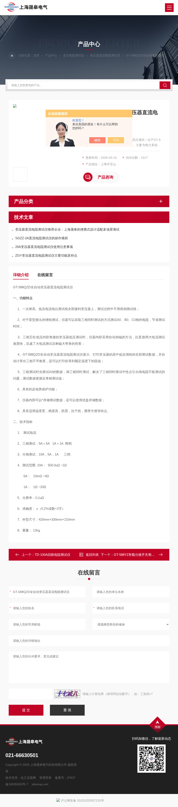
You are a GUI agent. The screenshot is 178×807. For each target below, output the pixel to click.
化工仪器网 (28, 777)
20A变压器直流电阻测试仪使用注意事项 (44, 247)
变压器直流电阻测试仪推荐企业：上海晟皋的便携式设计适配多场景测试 (67, 229)
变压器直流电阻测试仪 (105, 55)
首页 (36, 55)
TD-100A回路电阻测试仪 (52, 554)
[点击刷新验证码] (67, 694)
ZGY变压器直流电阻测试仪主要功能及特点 (46, 255)
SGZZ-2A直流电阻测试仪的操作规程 (41, 238)
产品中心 (51, 55)
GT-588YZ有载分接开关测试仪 (136, 554)
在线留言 (45, 275)
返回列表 (92, 554)
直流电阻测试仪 (73, 55)
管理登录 (45, 777)
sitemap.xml (40, 784)
